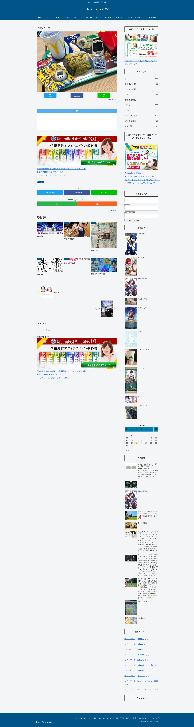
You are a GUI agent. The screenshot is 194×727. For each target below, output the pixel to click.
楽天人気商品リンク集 (127, 718)
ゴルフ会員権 (141, 121)
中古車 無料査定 (142, 718)
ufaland (141, 659)
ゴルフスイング (141, 115)
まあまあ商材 (141, 89)
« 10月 (127, 450)
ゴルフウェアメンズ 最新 (87, 718)
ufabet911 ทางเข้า (145, 665)
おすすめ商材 (141, 83)
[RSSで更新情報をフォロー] (97, 203)
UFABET (141, 654)
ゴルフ (141, 105)
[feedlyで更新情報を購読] (57, 203)
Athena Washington (146, 689)
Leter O (141, 638)
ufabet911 (142, 670)
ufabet (140, 644)
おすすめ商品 (141, 99)
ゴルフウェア (141, 110)
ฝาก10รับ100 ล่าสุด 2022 (148, 681)
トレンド (41, 182)
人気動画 (141, 126)
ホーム (75, 718)
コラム (141, 94)
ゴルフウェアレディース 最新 (108, 718)
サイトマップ (129, 638)
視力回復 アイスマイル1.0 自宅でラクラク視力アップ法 (140, 62)
